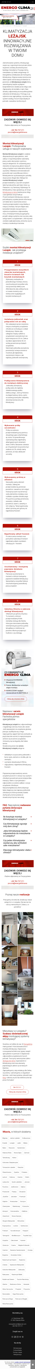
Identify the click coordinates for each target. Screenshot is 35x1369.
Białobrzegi (16, 1206)
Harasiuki (26, 1284)
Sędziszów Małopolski (17, 1265)
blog (4, 1078)
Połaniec (24, 1172)
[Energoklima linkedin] (23, 1337)
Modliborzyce (16, 1235)
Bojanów (5, 1255)
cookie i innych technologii (22, 1362)
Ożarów (20, 1177)
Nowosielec (6, 1294)
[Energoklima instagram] (17, 1337)
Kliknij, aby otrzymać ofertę (15, 699)
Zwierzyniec (6, 1206)
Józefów (5, 1196)
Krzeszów (26, 1206)
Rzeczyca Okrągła (21, 1299)
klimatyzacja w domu (10, 192)
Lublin (19, 1143)
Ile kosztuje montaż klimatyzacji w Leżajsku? (15, 817)
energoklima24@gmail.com (17, 1324)
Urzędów (5, 1240)
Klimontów (21, 1221)
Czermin (5, 1250)
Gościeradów (14, 1211)
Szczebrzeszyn (15, 1231)
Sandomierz (21, 1148)
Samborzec (24, 1226)
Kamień (23, 1240)
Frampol (5, 1231)
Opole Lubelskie (17, 1182)
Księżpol (25, 1231)
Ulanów (5, 1284)
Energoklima (28, 1044)
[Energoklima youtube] (20, 1337)
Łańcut (5, 1177)
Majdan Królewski (23, 1245)
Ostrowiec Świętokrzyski (10, 1162)
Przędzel (18, 1289)
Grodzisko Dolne (16, 1255)
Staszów (20, 1167)
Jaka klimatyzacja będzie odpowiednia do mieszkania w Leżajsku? (16, 833)
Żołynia (5, 1265)
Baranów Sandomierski (17, 1250)
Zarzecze (6, 1245)
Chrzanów (22, 1192)
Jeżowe (27, 1182)
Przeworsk (6, 1192)
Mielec (25, 1143)
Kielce (14, 1157)
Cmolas (30, 1250)
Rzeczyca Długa (8, 1299)
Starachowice (7, 1172)
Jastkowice (14, 1187)
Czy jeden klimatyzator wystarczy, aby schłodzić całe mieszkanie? (15, 843)
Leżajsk (12, 1143)
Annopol (5, 1211)
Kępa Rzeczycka (18, 1294)
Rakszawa (6, 1274)
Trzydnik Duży (27, 1235)
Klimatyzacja (17, 1348)
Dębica (23, 1187)
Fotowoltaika (17, 1350)
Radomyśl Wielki (17, 1274)
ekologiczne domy (9, 1061)
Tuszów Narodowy (23, 1279)
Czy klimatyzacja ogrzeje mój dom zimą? (15, 825)
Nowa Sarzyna (16, 1216)
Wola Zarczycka (8, 1289)
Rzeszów (12, 1148)
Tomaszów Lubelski (9, 1167)
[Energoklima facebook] (15, 1337)
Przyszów (27, 1289)
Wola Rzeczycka (8, 1304)
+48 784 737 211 (6, 2)
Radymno (22, 1260)
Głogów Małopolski (9, 1221)
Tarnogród (6, 1235)
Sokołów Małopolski (9, 1270)
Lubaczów (6, 1182)
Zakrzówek (14, 1240)
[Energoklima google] (12, 1337)
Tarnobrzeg (6, 1157)
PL (29, 2)
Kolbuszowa (26, 1138)
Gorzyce (23, 1201)
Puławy (14, 1192)
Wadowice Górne (15, 1284)
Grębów (5, 1201)
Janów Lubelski (15, 1138)
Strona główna (7, 26)
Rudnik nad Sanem (8, 1279)
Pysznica (5, 1187)
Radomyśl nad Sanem (9, 1260)
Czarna (13, 1245)
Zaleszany (21, 1270)
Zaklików (24, 1211)
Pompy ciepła (17, 1352)
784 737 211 (17, 1087)
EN (33, 2)
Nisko (4, 1148)
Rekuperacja (17, 1354)
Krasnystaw (14, 1201)
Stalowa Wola (7, 1153)
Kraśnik (5, 1143)
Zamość (26, 1153)
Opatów (16, 1172)
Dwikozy (12, 1177)
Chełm (27, 1177)
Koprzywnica (7, 1226)
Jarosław (14, 1196)
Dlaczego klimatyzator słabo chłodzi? (17, 851)
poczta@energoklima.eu (17, 132)
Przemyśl (22, 1196)
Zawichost (6, 1216)
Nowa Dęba (17, 1153)
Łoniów (15, 1226)
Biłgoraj (5, 1138)
